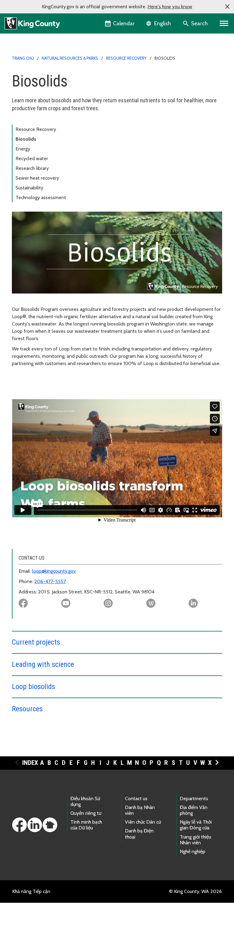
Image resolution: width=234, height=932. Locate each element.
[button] (227, 6)
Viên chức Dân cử (143, 822)
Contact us (136, 798)
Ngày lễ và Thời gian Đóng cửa (196, 825)
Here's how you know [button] (169, 6)
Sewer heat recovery (37, 178)
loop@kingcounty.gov (54, 571)
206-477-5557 (50, 581)
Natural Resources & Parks (70, 58)
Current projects (36, 642)
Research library (32, 168)
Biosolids (26, 139)
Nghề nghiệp (192, 851)
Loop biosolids (33, 686)
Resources (27, 709)
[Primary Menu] (224, 23)
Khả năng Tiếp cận (31, 891)
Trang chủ (23, 58)
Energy (23, 149)
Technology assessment (41, 197)
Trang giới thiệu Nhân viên (195, 840)
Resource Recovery (126, 58)
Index (30, 762)
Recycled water (32, 158)
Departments (194, 798)
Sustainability (29, 188)
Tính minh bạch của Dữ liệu (86, 825)
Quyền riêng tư (85, 813)
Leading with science (43, 664)
